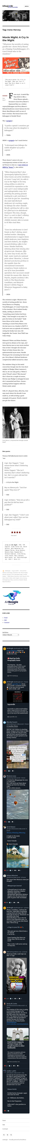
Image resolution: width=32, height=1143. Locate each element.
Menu (27, 6)
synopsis (11, 140)
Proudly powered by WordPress (17, 1139)
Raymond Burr (6, 581)
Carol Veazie (22, 576)
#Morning (22, 833)
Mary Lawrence (14, 579)
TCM (12, 574)
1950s (8, 576)
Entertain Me (16, 572)
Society (9, 574)
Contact (6, 622)
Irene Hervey (23, 578)
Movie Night (24, 572)
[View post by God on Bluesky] (16, 975)
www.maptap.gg (12, 650)
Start (6, 618)
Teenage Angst (18, 574)
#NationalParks (12, 1022)
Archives (5, 632)
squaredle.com (16, 684)
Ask (5, 620)
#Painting (15, 833)
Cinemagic (9, 572)
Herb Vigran (16, 578)
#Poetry (9, 833)
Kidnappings (6, 579)
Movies (4, 574)
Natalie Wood (23, 579)
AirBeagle (7, 570)
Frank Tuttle (8, 578)
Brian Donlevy (15, 576)
